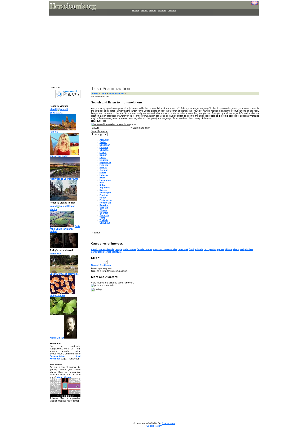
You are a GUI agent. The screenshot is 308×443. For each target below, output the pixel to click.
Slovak (103, 210)
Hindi (102, 177)
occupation (210, 249)
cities (174, 249)
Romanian (105, 202)
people (118, 249)
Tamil (102, 217)
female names (144, 249)
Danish (103, 155)
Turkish (104, 220)
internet (106, 252)
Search (172, 10)
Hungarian (105, 180)
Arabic (103, 142)
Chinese (104, 150)
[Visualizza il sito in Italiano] (251, 4)
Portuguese (106, 200)
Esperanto (105, 162)
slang (236, 249)
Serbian (104, 207)
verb (242, 249)
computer (96, 252)
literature (117, 252)
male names (129, 249)
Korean (103, 190)
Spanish (104, 212)
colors (181, 249)
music (94, 249)
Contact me (168, 423)
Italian (103, 185)
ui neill (53, 109)
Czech (103, 152)
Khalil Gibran (57, 337)
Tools (144, 10)
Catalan (104, 147)
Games (162, 10)
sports (220, 249)
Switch (97, 232)
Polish (103, 197)
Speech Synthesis (101, 265)
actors (156, 249)
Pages (152, 10)
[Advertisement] (151, 50)
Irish (102, 182)
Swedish (104, 215)
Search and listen (141, 127)
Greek (103, 172)
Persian (104, 195)
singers (102, 249)
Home (135, 10)
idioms (228, 249)
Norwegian (105, 192)
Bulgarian (105, 145)
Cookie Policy (154, 426)
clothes (249, 249)
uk (186, 249)
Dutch (103, 157)
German (104, 170)
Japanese (105, 187)
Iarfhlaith (68, 229)
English (104, 160)
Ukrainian (105, 223)
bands (110, 249)
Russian (104, 205)
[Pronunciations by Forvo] (67, 97)
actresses (165, 249)
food (191, 249)
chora (53, 253)
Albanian (104, 140)
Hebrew (104, 175)
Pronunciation (116, 93)
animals (199, 249)
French (103, 167)
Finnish (104, 165)
